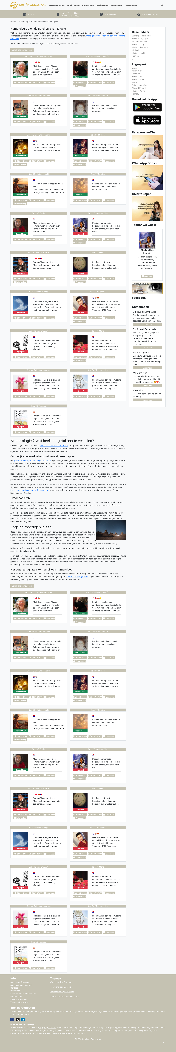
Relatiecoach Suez (140, 85)
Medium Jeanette (140, 47)
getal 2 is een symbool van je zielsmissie (32, 460)
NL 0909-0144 (70, 13)
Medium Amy (138, 79)
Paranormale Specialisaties (62, 991)
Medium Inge (138, 71)
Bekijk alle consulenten (22, 50)
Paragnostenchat (57, 5)
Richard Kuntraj (139, 88)
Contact (14, 988)
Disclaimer (15, 991)
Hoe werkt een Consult (60, 987)
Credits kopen (102, 5)
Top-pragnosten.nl (47, 1027)
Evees (134, 68)
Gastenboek (131, 5)
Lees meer (147, 324)
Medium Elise (138, 76)
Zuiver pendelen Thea (141, 36)
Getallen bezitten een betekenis (54, 445)
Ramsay (135, 94)
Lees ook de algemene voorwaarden (68, 1033)
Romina (135, 56)
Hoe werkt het (110, 14)
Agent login (96, 1039)
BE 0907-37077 (71, 16)
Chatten (31, 14)
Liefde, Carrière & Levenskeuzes (64, 996)
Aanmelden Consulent (20, 982)
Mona (134, 82)
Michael (135, 50)
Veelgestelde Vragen (19, 1002)
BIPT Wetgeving (82, 1039)
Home (13, 21)
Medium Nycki (138, 53)
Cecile (135, 59)
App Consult (88, 5)
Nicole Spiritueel (139, 41)
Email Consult (73, 5)
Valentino (136, 73)
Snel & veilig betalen (150, 14)
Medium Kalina (138, 91)
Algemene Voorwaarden (21, 985)
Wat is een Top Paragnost (61, 982)
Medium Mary (138, 44)
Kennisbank (116, 5)
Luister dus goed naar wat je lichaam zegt (29, 490)
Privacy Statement (18, 999)
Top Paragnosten (32, 4)
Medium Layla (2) (140, 38)
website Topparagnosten (77, 576)
